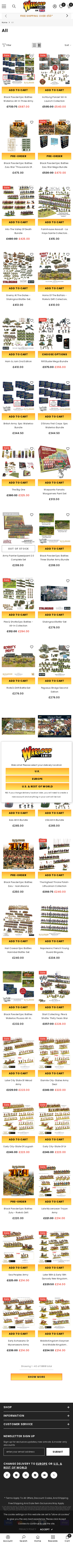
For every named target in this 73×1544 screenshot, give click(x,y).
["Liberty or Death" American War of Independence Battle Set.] (54, 726)
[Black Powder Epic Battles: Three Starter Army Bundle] (54, 528)
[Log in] (54, 6)
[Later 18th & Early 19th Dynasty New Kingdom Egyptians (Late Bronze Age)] (54, 1247)
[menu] (4, 6)
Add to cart (18, 90)
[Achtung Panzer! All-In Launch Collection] (54, 69)
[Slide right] (67, 16)
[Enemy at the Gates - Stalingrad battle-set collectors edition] (18, 267)
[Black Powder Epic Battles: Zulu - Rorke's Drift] (18, 1181)
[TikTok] (35, 1475)
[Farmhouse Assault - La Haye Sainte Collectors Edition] (54, 201)
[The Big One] (18, 462)
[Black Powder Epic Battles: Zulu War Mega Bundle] (54, 135)
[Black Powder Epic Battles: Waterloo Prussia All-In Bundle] (18, 986)
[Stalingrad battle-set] (54, 594)
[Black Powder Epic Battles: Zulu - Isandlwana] (18, 854)
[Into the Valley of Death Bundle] (18, 201)
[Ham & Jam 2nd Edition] (18, 333)
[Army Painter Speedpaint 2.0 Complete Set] (18, 528)
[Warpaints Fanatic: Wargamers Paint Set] (54, 462)
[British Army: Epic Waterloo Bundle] (18, 395)
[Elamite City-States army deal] (54, 1052)
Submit (58, 1452)
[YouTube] (44, 1475)
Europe (41, 1464)
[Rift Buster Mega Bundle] (54, 333)
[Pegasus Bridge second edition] (54, 660)
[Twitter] (53, 1475)
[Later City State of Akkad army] (18, 1052)
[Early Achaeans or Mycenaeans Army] (18, 1313)
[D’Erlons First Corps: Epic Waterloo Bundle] (54, 395)
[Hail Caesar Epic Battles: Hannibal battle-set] (18, 920)
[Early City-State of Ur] (54, 1118)
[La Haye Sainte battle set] (18, 726)
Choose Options (54, 354)
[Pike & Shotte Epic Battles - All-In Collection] (18, 594)
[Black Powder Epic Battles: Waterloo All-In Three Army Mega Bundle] (18, 69)
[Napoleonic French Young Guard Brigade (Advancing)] (54, 920)
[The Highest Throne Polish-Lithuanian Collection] (54, 854)
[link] (8, 1538)
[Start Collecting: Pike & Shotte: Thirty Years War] (54, 986)
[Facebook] (7, 1475)
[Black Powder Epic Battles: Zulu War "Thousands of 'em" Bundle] (18, 135)
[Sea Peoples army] (18, 1247)
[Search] (14, 6)
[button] (34, 45)
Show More (36, 1377)
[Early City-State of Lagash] (18, 1118)
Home (4, 22)
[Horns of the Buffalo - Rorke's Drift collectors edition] (54, 267)
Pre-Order (18, 156)
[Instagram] (16, 1475)
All (12, 22)
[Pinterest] (25, 1475)
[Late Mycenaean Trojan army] (54, 1181)
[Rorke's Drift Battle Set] (18, 660)
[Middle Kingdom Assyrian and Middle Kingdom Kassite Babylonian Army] (54, 1313)
